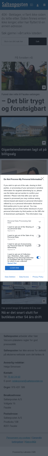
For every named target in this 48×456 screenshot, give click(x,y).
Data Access (24, 277)
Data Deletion (10, 277)
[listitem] (24, 221)
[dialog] (24, 228)
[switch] (38, 227)
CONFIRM (14, 268)
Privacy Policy (38, 277)
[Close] (43, 179)
